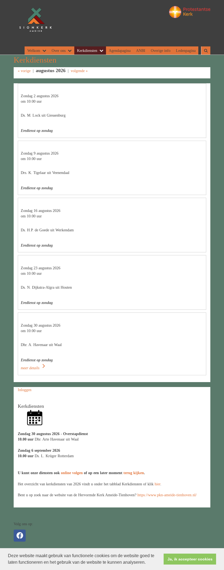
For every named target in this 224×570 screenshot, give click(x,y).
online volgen (72, 473)
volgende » (79, 71)
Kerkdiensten (87, 50)
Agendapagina (120, 50)
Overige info (160, 50)
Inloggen (24, 390)
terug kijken (133, 473)
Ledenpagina (186, 50)
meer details (30, 368)
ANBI (140, 50)
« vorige (24, 71)
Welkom (33, 50)
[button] (147, 563)
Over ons (59, 50)
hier (157, 484)
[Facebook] (20, 536)
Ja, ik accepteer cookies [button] (190, 559)
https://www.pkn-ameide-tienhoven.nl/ (167, 495)
